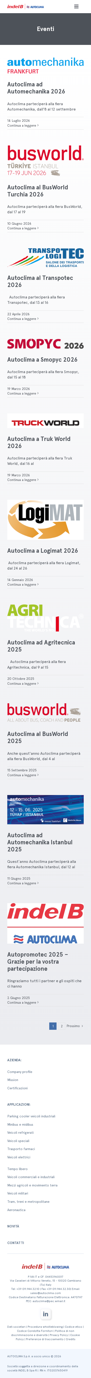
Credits (70, 1339)
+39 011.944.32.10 (28, 1289)
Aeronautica (16, 1210)
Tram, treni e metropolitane (28, 1202)
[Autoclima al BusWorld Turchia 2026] (45, 160)
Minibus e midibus (20, 1124)
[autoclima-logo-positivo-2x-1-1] (25, 4)
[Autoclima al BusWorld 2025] (45, 713)
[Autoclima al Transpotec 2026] (45, 257)
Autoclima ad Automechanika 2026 (36, 88)
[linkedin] (45, 1314)
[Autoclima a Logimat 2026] (45, 520)
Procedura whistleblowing (45, 1326)
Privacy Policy (59, 1335)
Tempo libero (17, 1169)
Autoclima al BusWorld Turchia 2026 (37, 191)
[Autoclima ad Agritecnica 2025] (45, 618)
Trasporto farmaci (21, 1149)
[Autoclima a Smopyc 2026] (45, 344)
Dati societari (16, 1326)
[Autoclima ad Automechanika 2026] (45, 65)
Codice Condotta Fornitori (35, 1331)
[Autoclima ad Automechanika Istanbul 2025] (45, 809)
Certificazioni (17, 1088)
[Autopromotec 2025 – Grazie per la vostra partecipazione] (45, 923)
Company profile (19, 1072)
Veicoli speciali (18, 1141)
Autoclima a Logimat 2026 (42, 550)
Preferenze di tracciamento (45, 1339)
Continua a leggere (21, 125)
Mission (12, 1080)
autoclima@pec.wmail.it (49, 1301)
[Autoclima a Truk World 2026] (45, 420)
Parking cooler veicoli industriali (31, 1116)
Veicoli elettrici (18, 1157)
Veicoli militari (17, 1193)
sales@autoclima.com (45, 1293)
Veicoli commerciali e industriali (31, 1177)
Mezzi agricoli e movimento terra (32, 1185)
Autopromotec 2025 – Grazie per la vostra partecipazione (37, 961)
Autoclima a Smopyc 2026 (42, 359)
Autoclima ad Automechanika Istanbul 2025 (40, 842)
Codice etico (73, 1326)
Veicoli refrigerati (20, 1132)
